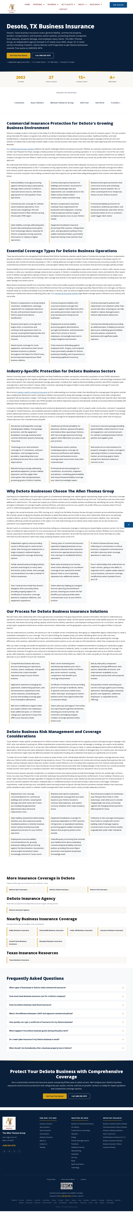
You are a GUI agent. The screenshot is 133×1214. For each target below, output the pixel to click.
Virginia (102, 1203)
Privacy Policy (51, 1179)
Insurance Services (46, 1124)
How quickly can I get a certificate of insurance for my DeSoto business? (41, 1022)
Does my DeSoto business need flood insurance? (30, 1005)
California (29, 1200)
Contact (63, 9)
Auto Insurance (45, 1127)
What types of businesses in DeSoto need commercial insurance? (37, 987)
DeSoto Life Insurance (99, 889)
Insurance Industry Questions (113, 1130)
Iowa (79, 1200)
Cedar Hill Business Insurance (81, 931)
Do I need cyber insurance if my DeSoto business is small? (34, 1039)
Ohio (55, 1203)
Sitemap (42, 1147)
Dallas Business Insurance (20, 930)
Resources (95, 4)
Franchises (74, 1144)
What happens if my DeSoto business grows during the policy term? (38, 1031)
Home (27, 4)
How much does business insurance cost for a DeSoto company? (37, 996)
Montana (117, 1200)
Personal (37, 4)
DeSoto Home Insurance (60, 889)
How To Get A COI (109, 1134)
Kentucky (86, 1200)
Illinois (67, 1200)
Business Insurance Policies (112, 1144)
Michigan (101, 1200)
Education (74, 1134)
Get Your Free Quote (18, 55)
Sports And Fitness (77, 1164)
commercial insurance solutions (22, 149)
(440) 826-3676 (8, 1145)
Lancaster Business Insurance (111, 931)
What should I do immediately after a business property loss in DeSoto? (40, 1048)
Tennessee (83, 1203)
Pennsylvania (63, 1203)
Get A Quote (67, 4)
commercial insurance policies (66, 293)
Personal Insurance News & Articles (115, 1127)
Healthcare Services (77, 1147)
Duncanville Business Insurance (51, 931)
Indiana (74, 1200)
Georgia (60, 1200)
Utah (96, 1203)
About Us (43, 1141)
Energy (73, 1137)
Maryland (94, 1200)
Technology (75, 1168)
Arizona (21, 1200)
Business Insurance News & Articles (115, 1124)
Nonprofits (75, 1154)
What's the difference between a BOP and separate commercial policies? (41, 1013)
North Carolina (47, 1203)
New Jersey (29, 1203)
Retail (73, 1161)
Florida (54, 1200)
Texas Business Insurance (20, 960)
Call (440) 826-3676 (42, 55)
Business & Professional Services (82, 1124)
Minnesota (110, 1200)
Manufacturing (76, 1151)
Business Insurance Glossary (112, 1141)
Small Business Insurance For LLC (114, 1137)
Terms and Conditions (68, 1179)
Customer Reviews (109, 1147)
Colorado (37, 1200)
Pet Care (74, 1157)
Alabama (14, 1200)
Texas (90, 1203)
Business (52, 4)
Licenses (83, 1179)
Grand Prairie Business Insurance (18, 942)
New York (37, 1203)
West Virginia (110, 1203)
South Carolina (73, 1203)
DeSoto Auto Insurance (19, 889)
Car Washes (75, 1127)
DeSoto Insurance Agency (20, 910)
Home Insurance (45, 1130)
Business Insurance (46, 1137)
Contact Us (43, 1144)
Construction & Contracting (80, 1130)
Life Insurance (44, 1134)
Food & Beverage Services (80, 1141)
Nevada (21, 1203)
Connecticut (45, 1200)
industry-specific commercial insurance (32, 392)
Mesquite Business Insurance (50, 942)
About (81, 4)
